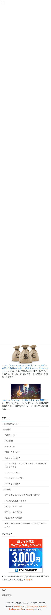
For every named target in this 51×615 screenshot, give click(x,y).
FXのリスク (10, 446)
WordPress (18, 606)
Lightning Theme (32, 606)
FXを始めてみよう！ (12, 424)
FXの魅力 (9, 441)
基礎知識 (7, 429)
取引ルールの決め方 (13, 512)
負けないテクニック (13, 506)
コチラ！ (29, 580)
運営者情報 (7, 595)
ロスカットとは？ (12, 484)
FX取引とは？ (11, 435)
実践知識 (7, 489)
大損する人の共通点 (13, 518)
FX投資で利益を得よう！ (15, 501)
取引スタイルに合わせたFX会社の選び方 (22, 495)
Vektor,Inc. (30, 609)
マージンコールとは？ (14, 478)
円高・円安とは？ (12, 452)
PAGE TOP (47, 594)
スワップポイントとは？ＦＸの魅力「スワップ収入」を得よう (26, 465)
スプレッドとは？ (12, 458)
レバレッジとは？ (12, 472)
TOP (4, 590)
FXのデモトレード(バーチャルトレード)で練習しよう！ (26, 525)
